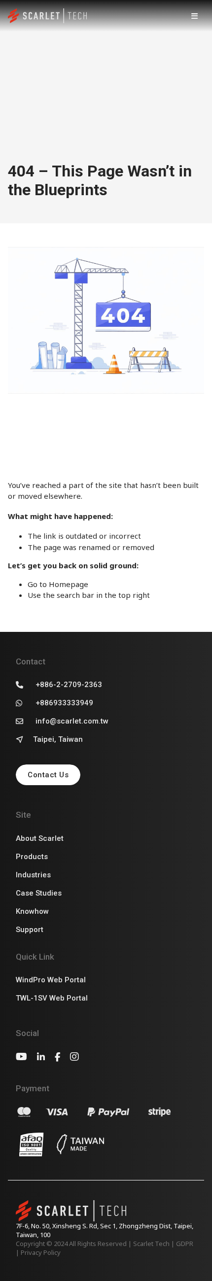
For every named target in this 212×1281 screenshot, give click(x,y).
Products (32, 856)
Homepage (68, 584)
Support (29, 929)
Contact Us (48, 774)
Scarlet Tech (151, 1243)
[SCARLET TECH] (47, 16)
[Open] (194, 16)
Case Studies (39, 893)
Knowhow (32, 911)
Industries (33, 874)
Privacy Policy (41, 1252)
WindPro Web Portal (51, 979)
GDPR (184, 1243)
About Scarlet (40, 838)
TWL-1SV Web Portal (52, 998)
